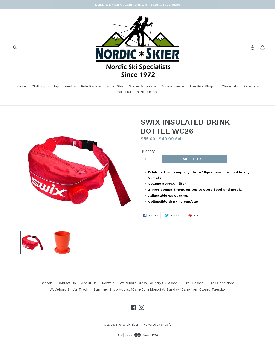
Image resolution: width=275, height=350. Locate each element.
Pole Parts (92, 86)
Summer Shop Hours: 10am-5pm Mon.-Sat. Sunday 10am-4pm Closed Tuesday (159, 289)
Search (46, 283)
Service (252, 86)
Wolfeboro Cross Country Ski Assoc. (149, 283)
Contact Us (67, 283)
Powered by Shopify (157, 324)
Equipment (66, 86)
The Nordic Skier (127, 324)
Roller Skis (115, 86)
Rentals (108, 283)
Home (21, 86)
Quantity (148, 151)
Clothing (41, 86)
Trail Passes (193, 283)
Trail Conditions (222, 283)
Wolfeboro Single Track (69, 289)
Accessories (173, 86)
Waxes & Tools (143, 86)
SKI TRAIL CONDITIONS (137, 92)
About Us (89, 283)
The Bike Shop (203, 86)
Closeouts (230, 86)
